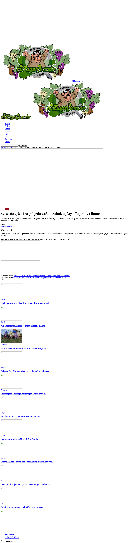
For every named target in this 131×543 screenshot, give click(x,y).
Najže (7, 134)
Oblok (7, 126)
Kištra (7, 128)
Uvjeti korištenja (11, 536)
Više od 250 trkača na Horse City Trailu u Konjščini (23, 348)
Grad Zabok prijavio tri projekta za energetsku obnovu (25, 484)
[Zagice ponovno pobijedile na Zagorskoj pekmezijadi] (11, 297)
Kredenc (8, 131)
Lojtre (7, 141)
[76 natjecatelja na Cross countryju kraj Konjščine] (11, 320)
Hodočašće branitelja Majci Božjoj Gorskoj (20, 439)
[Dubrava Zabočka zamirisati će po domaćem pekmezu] (11, 365)
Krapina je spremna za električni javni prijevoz (22, 507)
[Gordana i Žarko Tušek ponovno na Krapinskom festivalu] (11, 456)
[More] (25, 267)
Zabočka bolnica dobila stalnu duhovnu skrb (21, 416)
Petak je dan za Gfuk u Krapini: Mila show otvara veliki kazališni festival (42, 276)
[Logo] (16, 120)
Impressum (9, 534)
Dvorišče (8, 139)
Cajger (3, 412)
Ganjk (7, 123)
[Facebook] (18, 267)
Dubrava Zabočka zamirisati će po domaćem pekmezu (25, 371)
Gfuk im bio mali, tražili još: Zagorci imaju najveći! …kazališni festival (39, 278)
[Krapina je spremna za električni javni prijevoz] (11, 501)
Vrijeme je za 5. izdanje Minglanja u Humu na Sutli (23, 394)
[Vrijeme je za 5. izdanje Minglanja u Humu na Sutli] (11, 388)
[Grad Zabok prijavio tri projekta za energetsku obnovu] (11, 478)
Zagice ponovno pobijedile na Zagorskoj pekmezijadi (25, 303)
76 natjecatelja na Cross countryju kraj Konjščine (23, 326)
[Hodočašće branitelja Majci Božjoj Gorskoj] (11, 433)
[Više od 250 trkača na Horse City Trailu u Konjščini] (11, 343)
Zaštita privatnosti (12, 538)
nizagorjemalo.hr (7, 226)
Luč (6, 136)
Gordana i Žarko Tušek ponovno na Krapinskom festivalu (27, 462)
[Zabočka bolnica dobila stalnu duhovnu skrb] (11, 410)
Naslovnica (5, 147)
